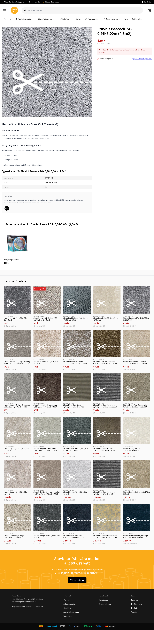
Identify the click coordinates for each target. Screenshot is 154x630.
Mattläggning (93, 19)
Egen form (135, 600)
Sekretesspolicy (69, 604)
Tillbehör (77, 19)
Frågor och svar (105, 604)
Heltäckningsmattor (24, 19)
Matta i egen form (113, 19)
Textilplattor (64, 19)
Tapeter (134, 612)
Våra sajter (67, 616)
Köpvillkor (67, 608)
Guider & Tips (137, 19)
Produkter (8, 19)
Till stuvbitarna (77, 580)
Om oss (66, 600)
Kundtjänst (103, 600)
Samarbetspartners (71, 612)
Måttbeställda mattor (45, 19)
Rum (126, 19)
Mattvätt (134, 608)
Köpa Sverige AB (36, 606)
